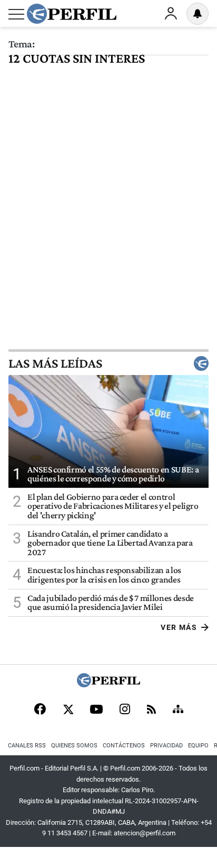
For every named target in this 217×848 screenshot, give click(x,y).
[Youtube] (96, 710)
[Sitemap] (178, 710)
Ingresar (170, 13)
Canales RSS (27, 745)
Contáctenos (124, 745)
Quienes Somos (74, 745)
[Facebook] (40, 710)
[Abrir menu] (16, 14)
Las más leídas (55, 363)
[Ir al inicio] (71, 14)
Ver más (179, 627)
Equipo (198, 745)
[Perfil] (108, 684)
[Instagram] (125, 710)
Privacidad (166, 745)
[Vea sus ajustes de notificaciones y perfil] (197, 13)
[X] (68, 710)
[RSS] (151, 710)
